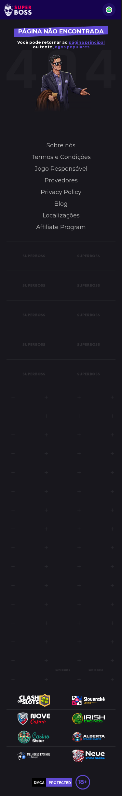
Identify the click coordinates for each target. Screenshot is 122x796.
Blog (61, 203)
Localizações (61, 215)
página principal (87, 42)
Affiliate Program (61, 227)
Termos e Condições (61, 157)
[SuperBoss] (18, 9)
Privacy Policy (61, 192)
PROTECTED (60, 783)
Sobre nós (61, 145)
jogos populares (71, 46)
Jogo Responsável (61, 168)
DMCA (39, 783)
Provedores (61, 180)
